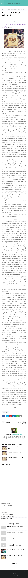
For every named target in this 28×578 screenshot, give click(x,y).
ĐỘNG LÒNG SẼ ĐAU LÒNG (7, 518)
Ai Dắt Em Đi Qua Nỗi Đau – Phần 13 (15, 538)
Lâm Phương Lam (17, 434)
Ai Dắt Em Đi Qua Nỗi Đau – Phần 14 (15, 526)
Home (4, 571)
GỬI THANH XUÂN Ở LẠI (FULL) (7, 507)
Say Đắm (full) (9, 9)
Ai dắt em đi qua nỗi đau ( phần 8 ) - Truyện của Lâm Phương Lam (15, 544)
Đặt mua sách (15, 571)
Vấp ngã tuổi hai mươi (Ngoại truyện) (9, 514)
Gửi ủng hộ (22, 571)
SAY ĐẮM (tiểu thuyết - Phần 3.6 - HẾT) (16, 447)
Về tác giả (9, 571)
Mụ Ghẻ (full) (4, 510)
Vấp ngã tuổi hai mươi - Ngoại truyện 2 (16, 549)
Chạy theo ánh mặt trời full (7, 505)
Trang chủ (4, 9)
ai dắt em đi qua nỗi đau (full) (7, 516)
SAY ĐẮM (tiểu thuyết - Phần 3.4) (16, 457)
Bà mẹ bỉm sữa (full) (6, 503)
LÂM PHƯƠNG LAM (14, 3)
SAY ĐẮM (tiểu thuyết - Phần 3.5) (16, 452)
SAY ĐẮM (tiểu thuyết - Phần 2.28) (15, 555)
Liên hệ (14, 573)
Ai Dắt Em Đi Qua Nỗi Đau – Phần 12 (15, 532)
